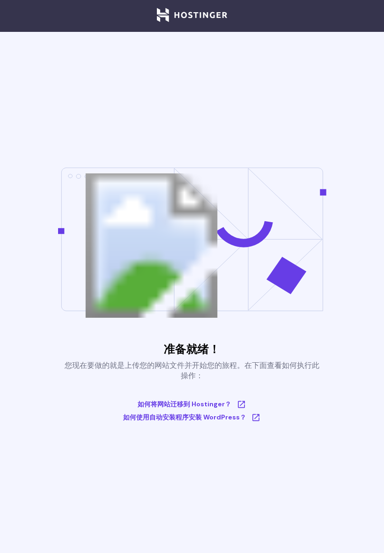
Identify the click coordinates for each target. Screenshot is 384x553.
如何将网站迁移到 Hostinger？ (184, 404)
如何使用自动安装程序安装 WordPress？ (184, 417)
